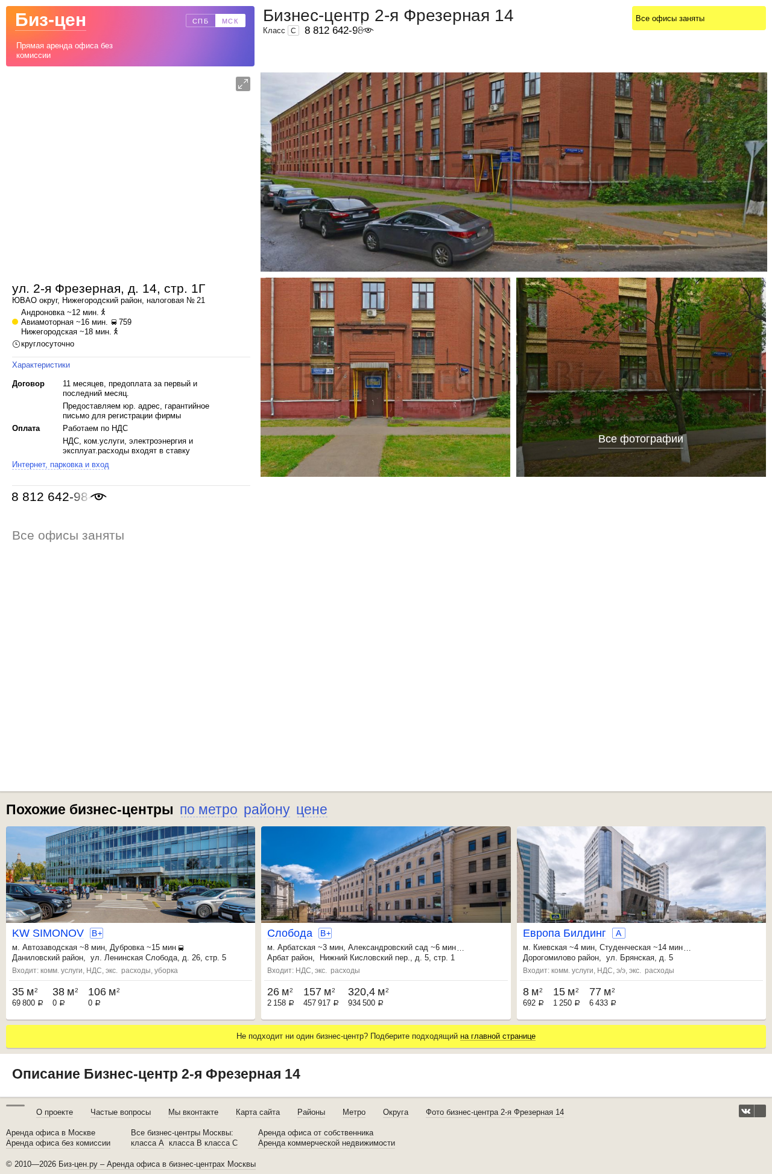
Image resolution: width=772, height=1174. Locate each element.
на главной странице (498, 1036)
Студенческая (625, 947)
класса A (147, 1143)
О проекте (54, 1112)
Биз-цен (50, 20)
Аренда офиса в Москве (50, 1133)
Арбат (278, 957)
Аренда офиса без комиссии (58, 1143)
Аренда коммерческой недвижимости (326, 1143)
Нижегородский (90, 300)
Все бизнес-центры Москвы (181, 1133)
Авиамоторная (47, 322)
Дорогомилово (549, 957)
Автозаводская (49, 947)
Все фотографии (640, 439)
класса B (185, 1143)
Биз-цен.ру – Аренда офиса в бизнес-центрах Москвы (157, 1164)
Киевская (550, 947)
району (267, 809)
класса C (221, 1143)
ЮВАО (24, 300)
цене (311, 809)
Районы (311, 1112)
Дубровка (127, 947)
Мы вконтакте (193, 1112)
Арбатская (296, 947)
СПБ (200, 21)
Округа (395, 1112)
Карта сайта (258, 1112)
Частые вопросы (120, 1112)
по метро (209, 809)
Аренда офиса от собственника (315, 1133)
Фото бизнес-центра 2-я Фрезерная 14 (495, 1112)
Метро (354, 1112)
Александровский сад (388, 947)
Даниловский (36, 957)
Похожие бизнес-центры (90, 809)
